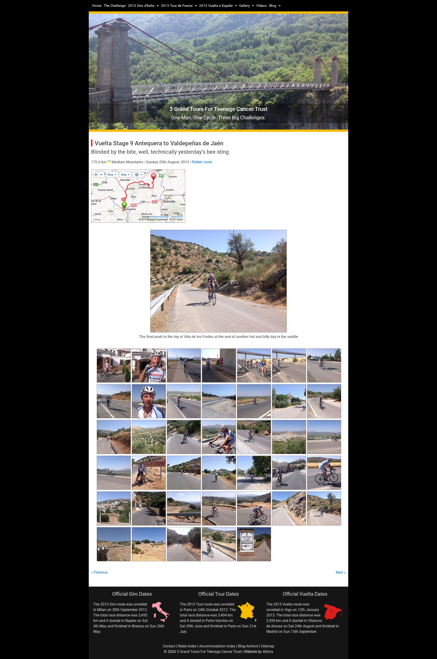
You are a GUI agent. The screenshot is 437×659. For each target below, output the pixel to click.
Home (97, 6)
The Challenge (115, 6)
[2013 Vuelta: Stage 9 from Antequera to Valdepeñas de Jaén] (114, 381)
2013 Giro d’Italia (141, 6)
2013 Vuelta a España (216, 6)
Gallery (244, 6)
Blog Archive (248, 646)
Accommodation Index (217, 646)
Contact (169, 646)
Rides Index (187, 646)
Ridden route (202, 162)
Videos (261, 6)
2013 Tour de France (177, 6)
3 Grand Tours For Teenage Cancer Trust (209, 651)
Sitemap (267, 646)
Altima (268, 651)
